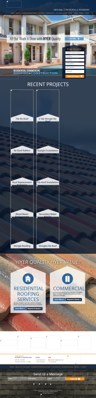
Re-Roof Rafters (22, 150)
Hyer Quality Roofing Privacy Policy (54, 390)
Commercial (41, 13)
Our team (26, 367)
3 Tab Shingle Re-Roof (48, 120)
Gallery (76, 13)
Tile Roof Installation (48, 182)
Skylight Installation (47, 150)
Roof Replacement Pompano (22, 183)
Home (12, 13)
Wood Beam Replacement (22, 215)
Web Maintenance (46, 393)
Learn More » (22, 109)
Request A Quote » (34, 308)
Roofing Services (50, 13)
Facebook (53, 362)
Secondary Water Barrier (48, 215)
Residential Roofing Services (29, 13)
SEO (53, 393)
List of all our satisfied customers (64, 13)
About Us (18, 13)
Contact (87, 13)
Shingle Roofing (22, 245)
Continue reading (23, 106)
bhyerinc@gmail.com (56, 360)
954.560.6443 (84, 10)
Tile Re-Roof (22, 118)
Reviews (81, 13)
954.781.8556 (70, 10)
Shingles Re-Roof (48, 245)
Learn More (72, 39)
